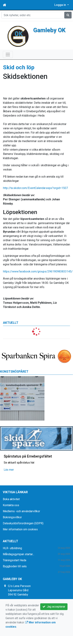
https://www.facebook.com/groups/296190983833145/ (38, 271)
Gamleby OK (49, 30)
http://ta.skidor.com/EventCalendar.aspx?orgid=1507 (35, 188)
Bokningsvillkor (12, 517)
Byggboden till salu (15, 566)
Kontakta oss (11, 505)
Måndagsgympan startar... (18, 554)
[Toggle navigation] (8, 54)
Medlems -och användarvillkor (21, 511)
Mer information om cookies (20, 529)
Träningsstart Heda (14, 560)
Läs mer (9, 469)
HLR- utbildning (12, 548)
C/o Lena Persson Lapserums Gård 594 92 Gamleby (19, 590)
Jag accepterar (55, 606)
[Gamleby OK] (18, 36)
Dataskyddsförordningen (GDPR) (23, 523)
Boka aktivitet (11, 499)
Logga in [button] (60, 5)
